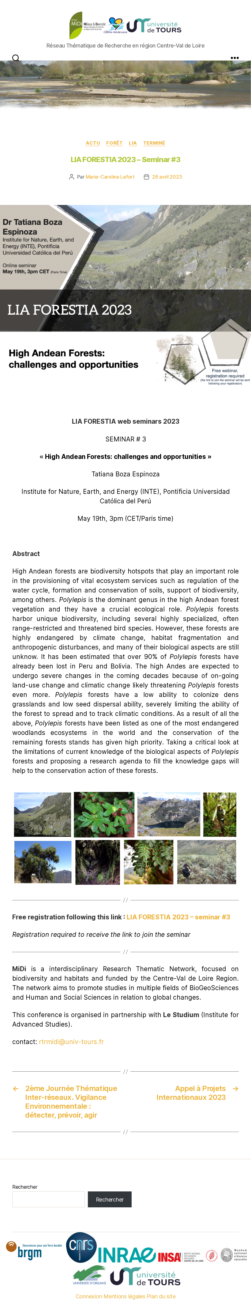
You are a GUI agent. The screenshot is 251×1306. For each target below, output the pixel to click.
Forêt (114, 143)
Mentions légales (124, 1296)
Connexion (89, 1296)
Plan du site (161, 1296)
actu (93, 143)
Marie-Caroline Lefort (110, 177)
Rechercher (24, 1187)
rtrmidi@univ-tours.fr (71, 1042)
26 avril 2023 (167, 177)
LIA (133, 143)
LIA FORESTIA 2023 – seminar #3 (178, 917)
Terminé (154, 143)
